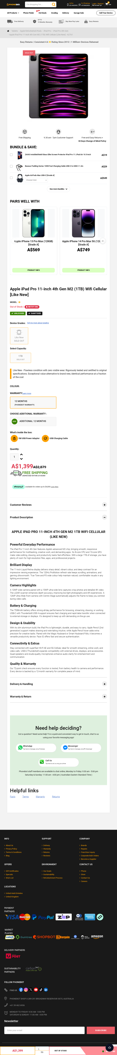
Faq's (12, 796)
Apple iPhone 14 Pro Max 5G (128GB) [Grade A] (83, 243)
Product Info (34, 270)
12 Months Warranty (45, 21)
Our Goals (47, 871)
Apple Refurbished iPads (31, 31)
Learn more (26, 393)
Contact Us (85, 878)
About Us (9, 845)
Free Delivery (19, 21)
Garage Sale (79, 13)
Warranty (20, 393)
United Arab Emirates (14, 893)
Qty (42, 1052)
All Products (12, 13)
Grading (54, 13)
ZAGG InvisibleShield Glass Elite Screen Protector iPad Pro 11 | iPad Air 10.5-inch (58, 154)
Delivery (65, 13)
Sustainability (48, 874)
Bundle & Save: (23, 147)
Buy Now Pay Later (72, 21)
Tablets (14, 31)
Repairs (84, 849)
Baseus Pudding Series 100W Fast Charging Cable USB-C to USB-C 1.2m (54, 166)
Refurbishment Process (52, 878)
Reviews (46, 856)
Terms (25, 796)
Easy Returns (94, 21)
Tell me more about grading (38, 323)
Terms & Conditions (14, 852)
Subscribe (101, 1030)
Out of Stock (61, 1051)
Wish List (9, 878)
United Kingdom (12, 897)
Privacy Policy (11, 849)
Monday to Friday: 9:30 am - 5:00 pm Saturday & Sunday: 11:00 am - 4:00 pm (28, 1013)
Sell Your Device (106, 13)
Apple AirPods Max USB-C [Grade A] (40, 175)
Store (83, 874)
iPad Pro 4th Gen (60, 31)
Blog (7, 856)
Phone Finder (28, 13)
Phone (83, 871)
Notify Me (33, 307)
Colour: (15, 386)
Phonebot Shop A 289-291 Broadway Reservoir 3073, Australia (42, 999)
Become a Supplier (88, 859)
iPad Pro (47, 31)
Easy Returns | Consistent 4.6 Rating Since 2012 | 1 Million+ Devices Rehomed (59, 42)
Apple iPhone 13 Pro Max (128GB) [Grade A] (33, 243)
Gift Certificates (12, 871)
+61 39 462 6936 (17, 1005)
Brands (84, 845)
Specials (9, 874)
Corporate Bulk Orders (90, 856)
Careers (84, 881)
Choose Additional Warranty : (28, 413)
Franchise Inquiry (88, 852)
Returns (56, 796)
